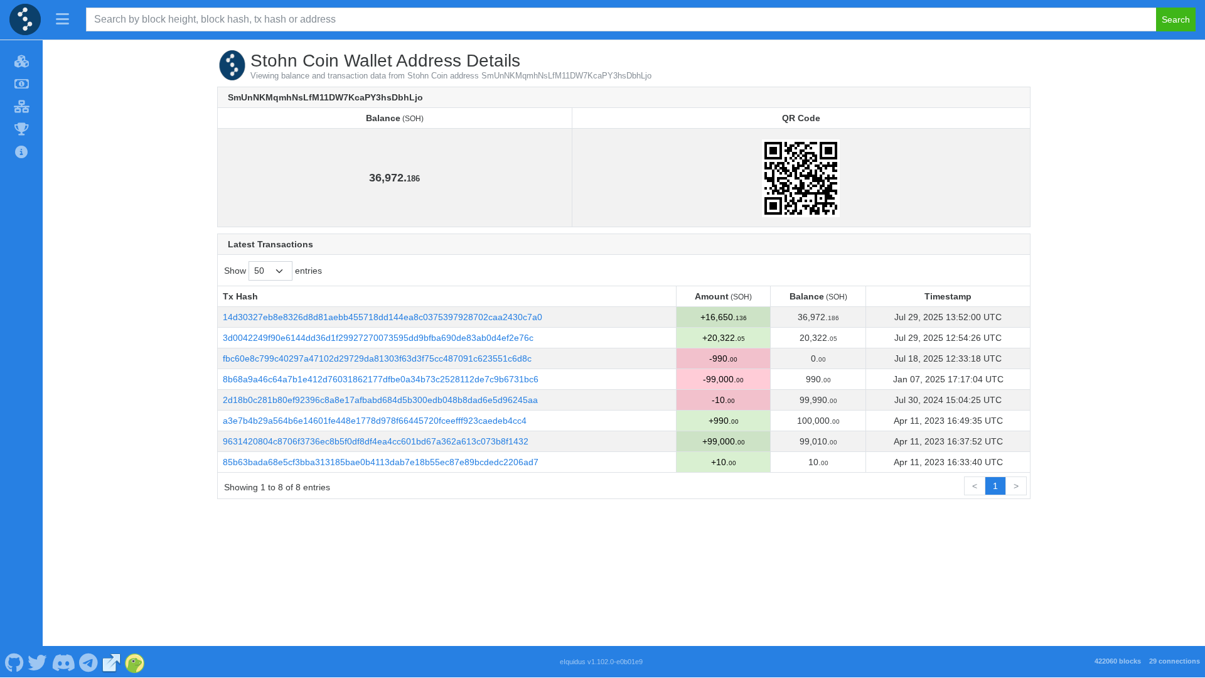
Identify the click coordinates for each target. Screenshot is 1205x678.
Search (1176, 19)
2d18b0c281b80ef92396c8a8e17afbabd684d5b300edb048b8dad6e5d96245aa (380, 400)
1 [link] (995, 486)
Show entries (273, 271)
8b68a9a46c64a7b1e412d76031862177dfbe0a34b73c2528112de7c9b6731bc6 (380, 379)
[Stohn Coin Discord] (63, 662)
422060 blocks (1118, 661)
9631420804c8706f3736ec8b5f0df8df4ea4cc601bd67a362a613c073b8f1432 (375, 441)
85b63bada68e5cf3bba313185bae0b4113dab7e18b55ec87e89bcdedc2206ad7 (380, 462)
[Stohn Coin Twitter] (37, 662)
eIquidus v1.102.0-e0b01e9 (601, 661)
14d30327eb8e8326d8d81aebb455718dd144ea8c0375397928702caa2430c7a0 (382, 317)
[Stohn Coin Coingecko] (135, 662)
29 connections (1174, 661)
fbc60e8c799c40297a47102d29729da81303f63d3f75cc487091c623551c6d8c (377, 358)
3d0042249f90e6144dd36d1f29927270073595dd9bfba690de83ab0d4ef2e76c (378, 338)
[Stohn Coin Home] (25, 19)
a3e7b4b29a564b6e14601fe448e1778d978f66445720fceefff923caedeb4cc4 (375, 421)
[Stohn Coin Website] (111, 662)
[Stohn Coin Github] (14, 662)
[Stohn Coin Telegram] (88, 662)
